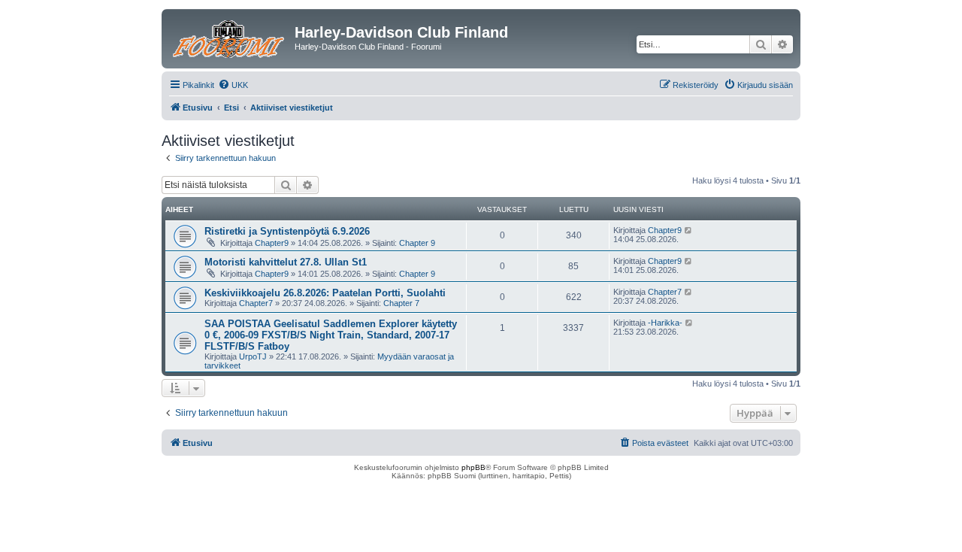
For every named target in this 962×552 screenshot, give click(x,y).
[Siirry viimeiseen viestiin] (689, 230)
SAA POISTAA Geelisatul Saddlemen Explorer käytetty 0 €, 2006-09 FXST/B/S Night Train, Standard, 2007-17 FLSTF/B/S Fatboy (330, 335)
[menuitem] (233, 85)
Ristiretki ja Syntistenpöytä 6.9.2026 (287, 231)
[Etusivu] (230, 37)
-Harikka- (665, 322)
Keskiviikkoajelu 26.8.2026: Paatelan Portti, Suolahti (325, 293)
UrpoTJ (253, 356)
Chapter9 (272, 242)
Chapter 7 (401, 303)
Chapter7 (256, 303)
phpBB (473, 467)
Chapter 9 (417, 242)
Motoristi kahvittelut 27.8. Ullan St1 (285, 262)
